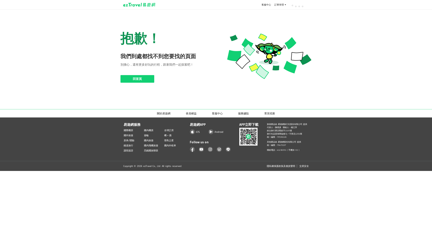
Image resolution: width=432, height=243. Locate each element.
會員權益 (191, 113)
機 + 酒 (167, 135)
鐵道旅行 (128, 145)
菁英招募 (269, 113)
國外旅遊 (128, 135)
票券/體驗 (129, 140)
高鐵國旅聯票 (151, 150)
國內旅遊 (148, 140)
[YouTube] (201, 149)
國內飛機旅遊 (151, 145)
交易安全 (304, 166)
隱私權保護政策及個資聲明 (281, 166)
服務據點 (243, 113)
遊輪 (146, 135)
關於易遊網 (163, 113)
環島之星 (169, 140)
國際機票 (128, 130)
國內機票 (148, 130)
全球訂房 (169, 130)
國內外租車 (170, 145)
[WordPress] (219, 149)
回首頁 (137, 79)
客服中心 (266, 4)
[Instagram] (210, 149)
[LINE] (228, 149)
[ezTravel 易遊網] (139, 5)
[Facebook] (192, 149)
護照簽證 (128, 150)
